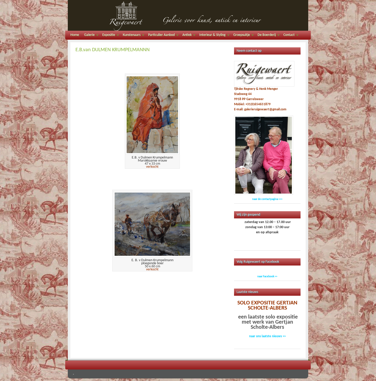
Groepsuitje (240, 35)
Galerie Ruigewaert (188, 15)
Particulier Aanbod (160, 35)
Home (74, 35)
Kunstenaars (130, 35)
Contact (288, 35)
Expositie (107, 35)
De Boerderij (265, 35)
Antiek (186, 35)
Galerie (88, 35)
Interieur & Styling (211, 35)
